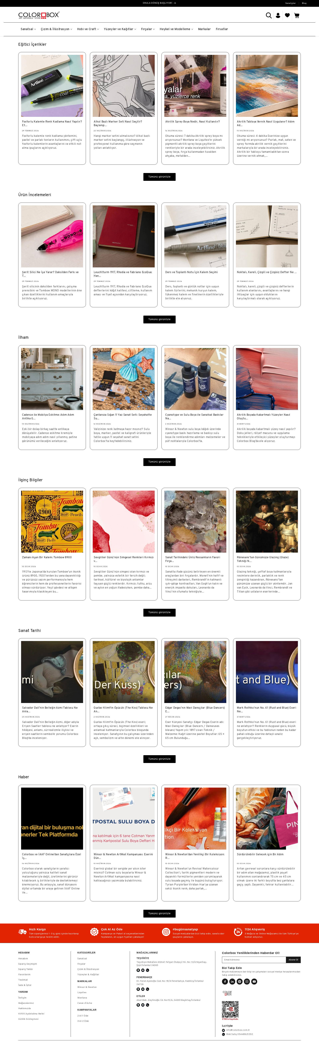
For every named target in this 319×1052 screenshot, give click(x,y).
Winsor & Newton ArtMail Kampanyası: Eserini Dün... (123, 856)
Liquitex (82, 992)
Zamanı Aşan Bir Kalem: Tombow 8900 (47, 557)
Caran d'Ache (84, 1003)
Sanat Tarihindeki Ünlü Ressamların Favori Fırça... (192, 559)
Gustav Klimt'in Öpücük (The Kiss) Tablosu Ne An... (123, 709)
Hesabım (23, 958)
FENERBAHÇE (144, 977)
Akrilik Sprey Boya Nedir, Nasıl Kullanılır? (192, 121)
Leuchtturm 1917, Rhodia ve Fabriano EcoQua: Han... (123, 274)
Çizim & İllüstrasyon (88, 969)
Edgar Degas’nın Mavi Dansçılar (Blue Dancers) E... (195, 709)
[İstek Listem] (287, 15)
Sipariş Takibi (25, 969)
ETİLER (141, 996)
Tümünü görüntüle (159, 176)
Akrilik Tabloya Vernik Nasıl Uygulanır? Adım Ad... (265, 123)
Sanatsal (82, 958)
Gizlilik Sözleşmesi (28, 1019)
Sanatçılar (290, 3)
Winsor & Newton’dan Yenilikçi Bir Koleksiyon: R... (195, 856)
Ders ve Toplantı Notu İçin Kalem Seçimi (191, 272)
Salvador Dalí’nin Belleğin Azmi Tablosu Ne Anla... (50, 709)
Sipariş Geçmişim (27, 964)
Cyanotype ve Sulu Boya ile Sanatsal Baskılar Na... (194, 416)
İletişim (22, 997)
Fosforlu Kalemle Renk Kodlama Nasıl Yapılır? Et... (52, 123)
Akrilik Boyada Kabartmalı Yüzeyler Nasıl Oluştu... (263, 416)
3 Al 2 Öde (83, 1021)
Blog (304, 3)
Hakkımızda (24, 1008)
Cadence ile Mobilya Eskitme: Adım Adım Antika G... (48, 416)
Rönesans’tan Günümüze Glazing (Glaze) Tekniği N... (263, 559)
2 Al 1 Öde (82, 1015)
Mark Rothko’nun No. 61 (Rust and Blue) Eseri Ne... (266, 709)
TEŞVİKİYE (143, 958)
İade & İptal (24, 985)
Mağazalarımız (26, 1003)
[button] (268, 15)
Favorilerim (24, 974)
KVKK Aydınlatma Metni (31, 1013)
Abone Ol (293, 959)
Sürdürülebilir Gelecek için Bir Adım (260, 854)
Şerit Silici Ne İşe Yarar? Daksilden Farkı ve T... (50, 274)
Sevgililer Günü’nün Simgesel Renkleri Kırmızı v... (124, 559)
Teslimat (23, 980)
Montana (82, 997)
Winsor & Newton (87, 987)
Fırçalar (81, 964)
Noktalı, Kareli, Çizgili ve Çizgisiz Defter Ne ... (267, 272)
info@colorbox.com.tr (238, 1030)
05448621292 (245, 1034)
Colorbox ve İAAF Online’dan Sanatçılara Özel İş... (51, 856)
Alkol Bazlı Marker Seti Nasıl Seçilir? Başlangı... (118, 123)
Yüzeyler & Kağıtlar (88, 974)
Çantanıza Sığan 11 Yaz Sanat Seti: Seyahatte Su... (123, 416)
